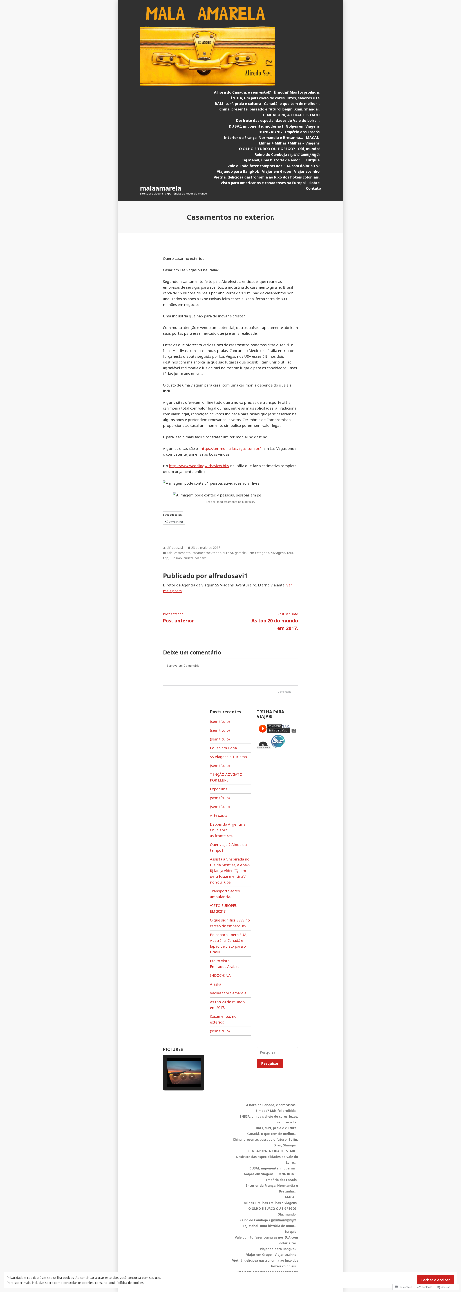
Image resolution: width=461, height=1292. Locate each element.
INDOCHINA (220, 975)
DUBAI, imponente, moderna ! (256, 126)
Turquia (313, 160)
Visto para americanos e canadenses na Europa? (263, 182)
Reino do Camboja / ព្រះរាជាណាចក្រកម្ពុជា (287, 154)
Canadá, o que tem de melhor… (292, 103)
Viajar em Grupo (276, 171)
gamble (240, 553)
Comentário (284, 691)
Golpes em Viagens (303, 126)
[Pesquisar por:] (277, 1052)
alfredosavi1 (176, 547)
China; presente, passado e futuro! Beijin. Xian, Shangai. (269, 109)
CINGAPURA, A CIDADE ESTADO (291, 114)
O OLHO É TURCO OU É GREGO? (267, 148)
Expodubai (219, 789)
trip (165, 558)
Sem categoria (258, 553)
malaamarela (160, 188)
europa (228, 553)
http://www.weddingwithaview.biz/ (199, 465)
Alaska (215, 984)
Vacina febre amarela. (228, 993)
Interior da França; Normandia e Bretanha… (263, 137)
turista (189, 558)
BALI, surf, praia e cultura (238, 103)
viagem (200, 558)
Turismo (176, 558)
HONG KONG (270, 131)
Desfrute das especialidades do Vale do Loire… (278, 120)
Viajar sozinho (307, 171)
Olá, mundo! (309, 148)
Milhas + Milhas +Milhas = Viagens (289, 143)
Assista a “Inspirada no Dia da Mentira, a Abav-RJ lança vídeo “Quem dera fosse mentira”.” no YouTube (230, 871)
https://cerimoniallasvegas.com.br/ (231, 448)
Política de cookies (130, 1282)
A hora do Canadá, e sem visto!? (242, 92)
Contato (313, 188)
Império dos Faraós (302, 131)
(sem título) (220, 721)
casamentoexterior (207, 553)
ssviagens (278, 553)
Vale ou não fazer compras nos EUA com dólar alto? (273, 165)
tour (290, 553)
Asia (170, 553)
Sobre (314, 182)
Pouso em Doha (223, 748)
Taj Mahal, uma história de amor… (272, 160)
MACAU (313, 137)
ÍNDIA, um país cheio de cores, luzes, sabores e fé (275, 98)
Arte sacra (218, 815)
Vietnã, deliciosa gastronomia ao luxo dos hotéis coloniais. (267, 177)
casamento (182, 553)
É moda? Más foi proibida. (297, 92)
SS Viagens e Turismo (228, 756)
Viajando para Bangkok (238, 171)
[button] (175, 1076)
